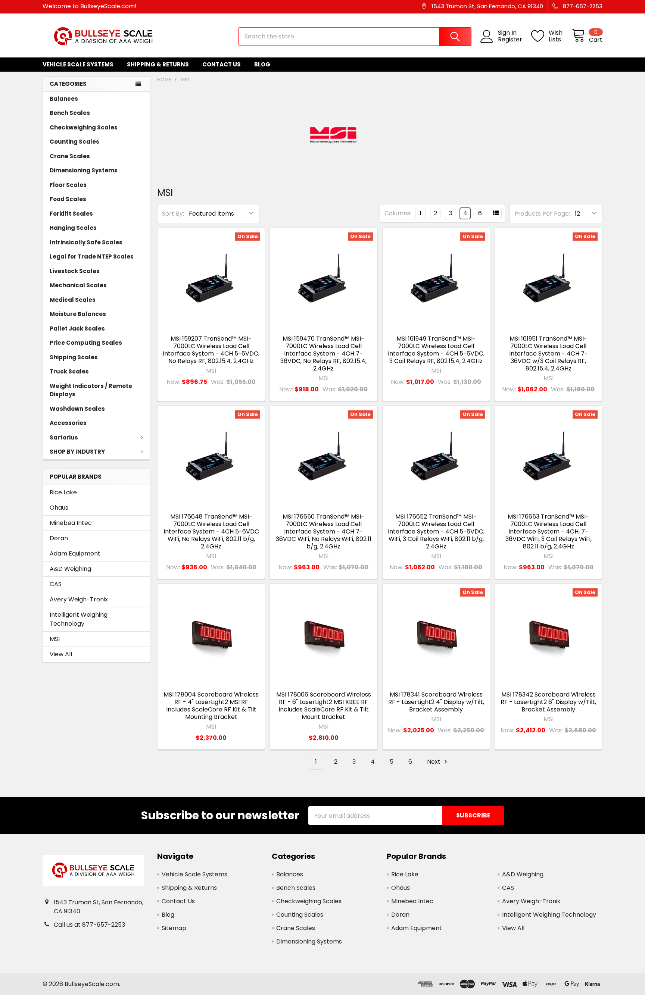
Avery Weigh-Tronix (79, 599)
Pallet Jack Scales (77, 328)
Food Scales (68, 199)
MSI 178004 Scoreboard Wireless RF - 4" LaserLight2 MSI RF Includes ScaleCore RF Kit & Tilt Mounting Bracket (211, 705)
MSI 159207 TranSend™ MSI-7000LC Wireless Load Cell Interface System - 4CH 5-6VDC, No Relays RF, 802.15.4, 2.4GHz (211, 349)
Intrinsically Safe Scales (86, 242)
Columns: (397, 213)
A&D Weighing (70, 568)
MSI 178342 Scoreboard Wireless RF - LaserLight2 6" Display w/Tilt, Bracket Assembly (548, 702)
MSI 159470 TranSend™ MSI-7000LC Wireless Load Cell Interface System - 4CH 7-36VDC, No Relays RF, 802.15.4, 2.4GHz (323, 353)
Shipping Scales (74, 357)
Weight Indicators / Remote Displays (91, 390)
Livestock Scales (75, 271)
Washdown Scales (77, 409)
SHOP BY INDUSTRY (77, 452)
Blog (262, 64)
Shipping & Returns (158, 64)
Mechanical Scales (78, 285)
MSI (55, 639)
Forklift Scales (71, 214)
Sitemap (174, 928)
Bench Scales (70, 113)
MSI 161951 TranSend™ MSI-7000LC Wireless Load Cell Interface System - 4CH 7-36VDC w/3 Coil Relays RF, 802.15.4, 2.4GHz (548, 353)
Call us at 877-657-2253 (89, 924)
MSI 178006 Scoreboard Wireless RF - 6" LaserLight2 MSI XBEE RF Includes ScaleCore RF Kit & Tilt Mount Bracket (323, 705)
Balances (64, 99)
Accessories (68, 423)
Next (434, 761)
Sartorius (64, 437)
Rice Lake (63, 492)
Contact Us (221, 64)
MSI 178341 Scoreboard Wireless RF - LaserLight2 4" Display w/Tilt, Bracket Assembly (436, 702)
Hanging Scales (73, 228)
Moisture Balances (78, 314)
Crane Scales (70, 156)
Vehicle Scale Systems (78, 64)
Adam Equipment (75, 553)
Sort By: (173, 213)
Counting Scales (74, 142)
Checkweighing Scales (84, 127)
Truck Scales (69, 371)
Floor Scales (68, 185)
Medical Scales (73, 300)
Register (510, 39)
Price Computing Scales (86, 343)
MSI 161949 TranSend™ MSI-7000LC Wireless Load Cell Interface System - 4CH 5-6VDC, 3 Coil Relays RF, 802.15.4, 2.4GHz (436, 349)
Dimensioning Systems (84, 170)
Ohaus (59, 507)
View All (61, 654)
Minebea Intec (71, 523)
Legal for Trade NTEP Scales (92, 256)
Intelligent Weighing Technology (79, 619)
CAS (56, 584)
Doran (59, 538)
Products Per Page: (542, 213)
